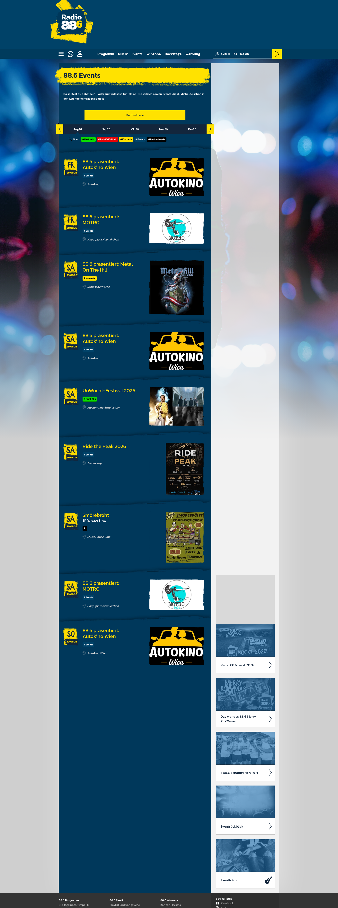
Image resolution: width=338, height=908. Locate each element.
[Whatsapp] (70, 54)
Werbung (192, 54)
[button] (79, 54)
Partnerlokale (135, 115)
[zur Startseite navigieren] (71, 24)
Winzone (154, 54)
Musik (123, 54)
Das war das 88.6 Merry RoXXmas (238, 719)
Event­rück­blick (232, 826)
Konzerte (127, 139)
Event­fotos (229, 880)
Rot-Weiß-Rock (108, 139)
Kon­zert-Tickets (170, 905)
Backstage (173, 54)
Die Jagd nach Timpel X (74, 905)
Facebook (227, 903)
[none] (61, 54)
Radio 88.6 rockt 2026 (237, 665)
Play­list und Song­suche (125, 905)
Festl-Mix (89, 139)
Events (137, 54)
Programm (105, 54)
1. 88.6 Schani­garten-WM (239, 772)
